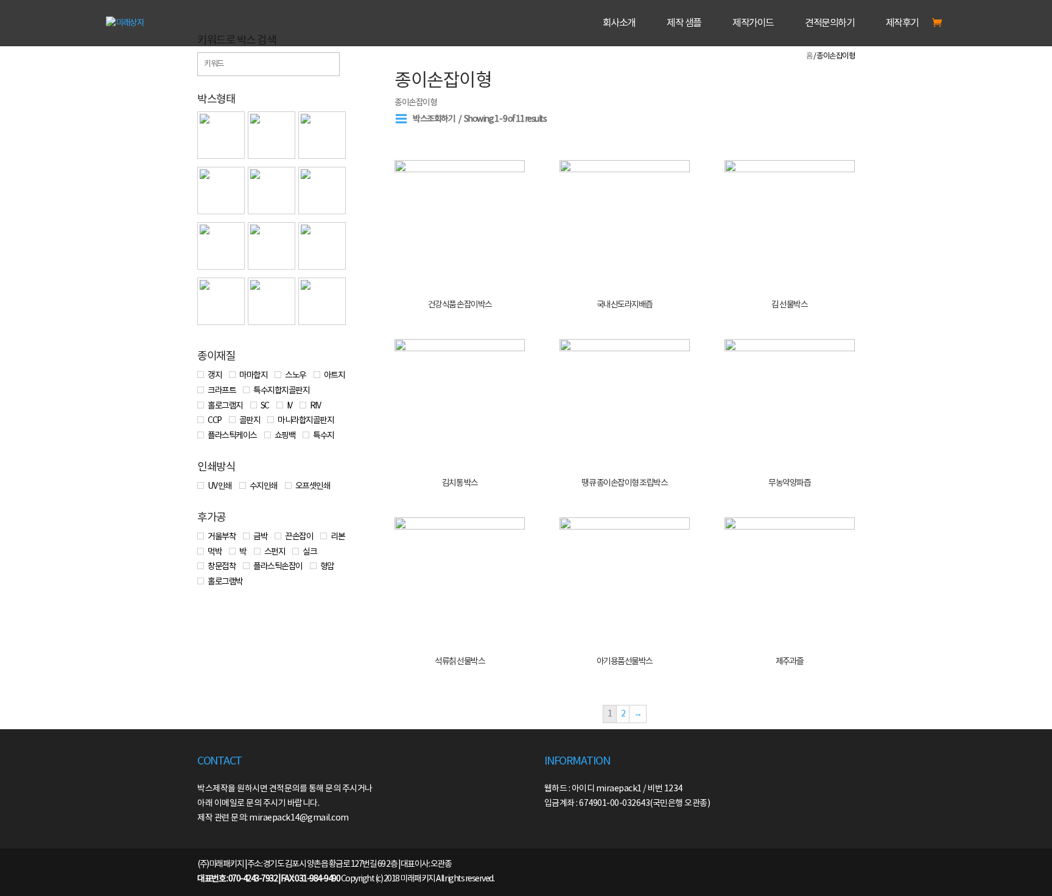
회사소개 (619, 23)
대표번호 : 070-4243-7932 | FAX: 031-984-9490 (268, 879)
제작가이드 (753, 23)
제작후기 (902, 23)
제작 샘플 (684, 23)
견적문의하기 (829, 23)
